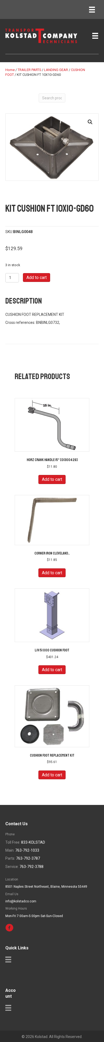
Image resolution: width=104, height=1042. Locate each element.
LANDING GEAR (56, 70)
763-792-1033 (27, 850)
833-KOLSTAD (33, 842)
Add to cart (36, 277)
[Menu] (92, 9)
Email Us (11, 894)
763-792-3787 (28, 858)
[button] (90, 122)
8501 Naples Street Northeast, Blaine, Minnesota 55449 (46, 886)
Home (10, 70)
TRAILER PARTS (29, 70)
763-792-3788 (31, 866)
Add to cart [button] (52, 479)
